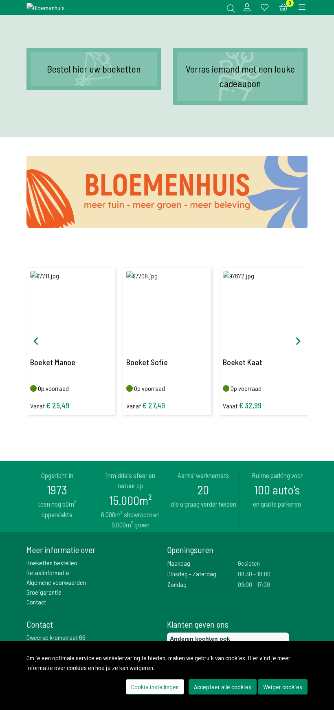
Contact (36, 602)
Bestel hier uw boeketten (94, 69)
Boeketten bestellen (51, 563)
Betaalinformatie (47, 572)
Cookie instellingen (155, 686)
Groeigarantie (44, 592)
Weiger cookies (282, 686)
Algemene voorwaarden (56, 582)
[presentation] (36, 341)
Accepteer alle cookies (222, 686)
